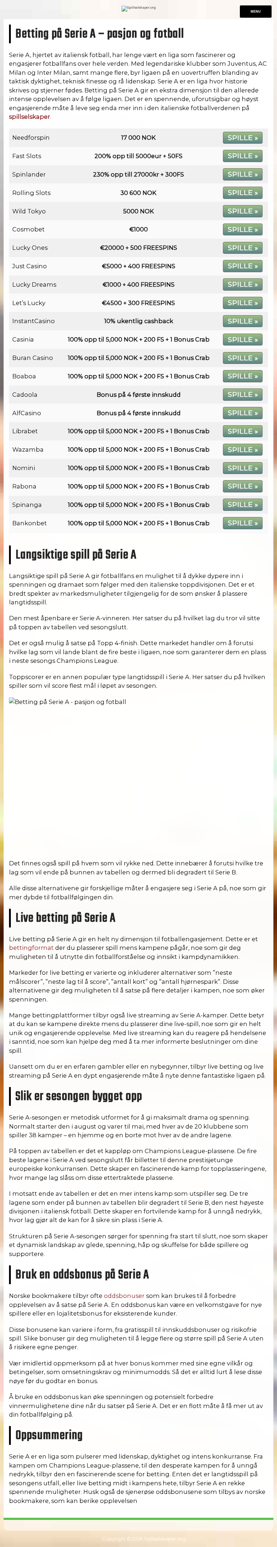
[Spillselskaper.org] (139, 7)
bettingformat (31, 947)
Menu (256, 11)
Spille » (243, 137)
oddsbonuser (124, 1295)
